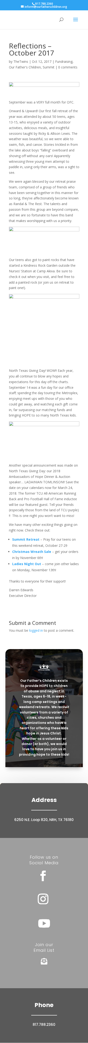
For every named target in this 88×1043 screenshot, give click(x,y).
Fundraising (64, 61)
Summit (48, 67)
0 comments (67, 67)
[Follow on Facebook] (43, 876)
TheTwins (20, 61)
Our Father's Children (25, 67)
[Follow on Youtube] (44, 923)
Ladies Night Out (26, 564)
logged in (36, 630)
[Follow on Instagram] (43, 899)
